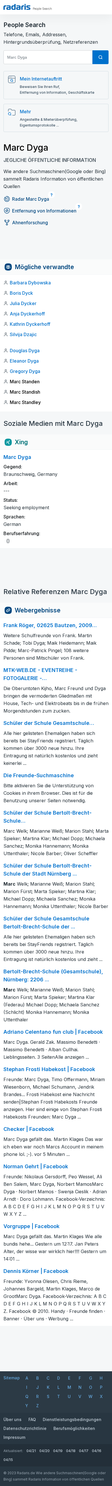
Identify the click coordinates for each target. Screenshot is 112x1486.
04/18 (71, 1451)
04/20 (44, 1451)
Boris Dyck (21, 293)
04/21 (31, 1451)
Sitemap (11, 1377)
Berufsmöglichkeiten (74, 1428)
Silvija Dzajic (23, 334)
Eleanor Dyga (24, 361)
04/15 (8, 1460)
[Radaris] (16, 7)
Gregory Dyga (25, 371)
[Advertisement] (56, 246)
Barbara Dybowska (30, 283)
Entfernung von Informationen (44, 211)
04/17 (83, 1451)
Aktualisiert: (13, 1451)
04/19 (58, 1451)
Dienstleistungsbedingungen (72, 1419)
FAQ (32, 1419)
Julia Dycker (23, 303)
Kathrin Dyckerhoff (30, 324)
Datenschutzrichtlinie (25, 1428)
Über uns (12, 1419)
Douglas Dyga (25, 350)
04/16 (96, 1451)
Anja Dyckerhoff (27, 314)
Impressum (14, 1437)
